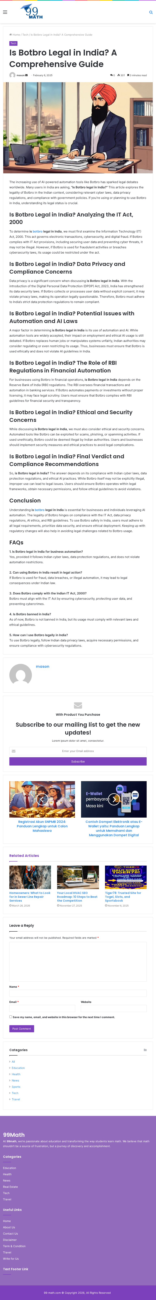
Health (16, 1074)
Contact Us (10, 1233)
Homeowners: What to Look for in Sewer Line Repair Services (29, 897)
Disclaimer (10, 1239)
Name (14, 986)
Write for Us (11, 1258)
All (13, 1061)
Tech (25, 34)
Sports (16, 1086)
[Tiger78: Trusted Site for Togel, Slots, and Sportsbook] (126, 877)
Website (86, 1002)
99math (11, 1141)
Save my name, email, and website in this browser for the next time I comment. (64, 1017)
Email (14, 1002)
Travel (16, 1099)
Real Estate (10, 1186)
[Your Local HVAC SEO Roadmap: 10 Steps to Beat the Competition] (78, 877)
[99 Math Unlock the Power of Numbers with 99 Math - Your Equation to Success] (31, 11)
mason (21, 75)
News (15, 1080)
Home (16, 34)
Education (18, 1068)
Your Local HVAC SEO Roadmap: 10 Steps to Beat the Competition (77, 897)
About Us (9, 1227)
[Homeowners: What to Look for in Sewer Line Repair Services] (30, 877)
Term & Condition (14, 1246)
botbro (37, 231)
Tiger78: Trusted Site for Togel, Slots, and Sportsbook (123, 897)
